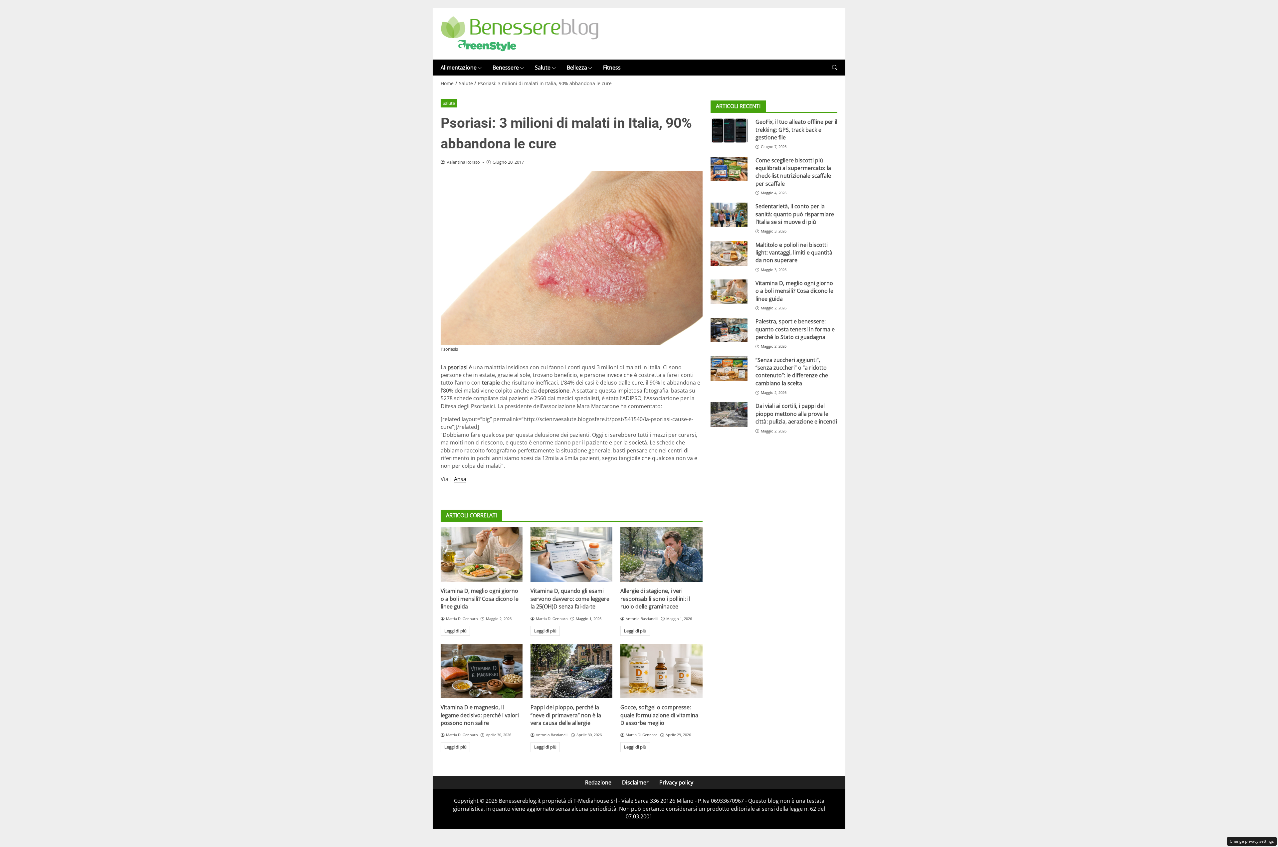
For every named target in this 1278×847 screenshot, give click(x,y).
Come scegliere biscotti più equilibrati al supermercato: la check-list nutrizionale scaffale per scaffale (793, 172)
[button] (834, 68)
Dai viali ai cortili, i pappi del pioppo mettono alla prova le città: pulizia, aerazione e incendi (796, 414)
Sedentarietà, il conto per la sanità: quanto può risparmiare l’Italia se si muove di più (794, 214)
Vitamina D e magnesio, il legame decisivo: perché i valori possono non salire (480, 715)
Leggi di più (455, 631)
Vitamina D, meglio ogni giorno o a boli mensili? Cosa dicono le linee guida (480, 598)
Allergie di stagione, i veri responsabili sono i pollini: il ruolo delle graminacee (655, 598)
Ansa (460, 479)
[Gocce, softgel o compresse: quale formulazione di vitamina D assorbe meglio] (661, 671)
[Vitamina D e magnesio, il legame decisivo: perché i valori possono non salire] (482, 671)
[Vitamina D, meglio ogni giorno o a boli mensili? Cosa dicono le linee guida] (482, 554)
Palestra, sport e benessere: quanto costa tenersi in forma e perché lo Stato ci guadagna (795, 329)
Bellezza (577, 67)
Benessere (506, 67)
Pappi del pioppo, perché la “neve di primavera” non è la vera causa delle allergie (566, 715)
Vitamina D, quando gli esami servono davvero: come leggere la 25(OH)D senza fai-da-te (570, 598)
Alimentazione (459, 67)
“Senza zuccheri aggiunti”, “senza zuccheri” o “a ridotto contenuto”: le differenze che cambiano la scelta (791, 371)
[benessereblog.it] (520, 33)
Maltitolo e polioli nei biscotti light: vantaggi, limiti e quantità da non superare (793, 252)
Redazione (598, 782)
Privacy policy (676, 782)
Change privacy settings (1252, 841)
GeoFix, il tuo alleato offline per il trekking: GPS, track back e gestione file (796, 129)
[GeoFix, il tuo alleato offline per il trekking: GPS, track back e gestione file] (729, 130)
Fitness (612, 67)
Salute (542, 67)
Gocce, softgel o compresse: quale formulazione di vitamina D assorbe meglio (659, 715)
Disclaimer (635, 782)
